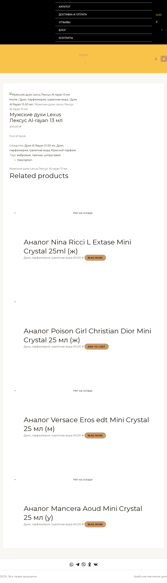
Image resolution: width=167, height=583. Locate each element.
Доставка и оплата (73, 14)
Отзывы (64, 22)
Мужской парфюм (63, 150)
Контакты (66, 37)
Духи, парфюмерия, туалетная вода (44, 99)
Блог (62, 30)
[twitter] (84, 564)
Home (13, 99)
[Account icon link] (155, 58)
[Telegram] (78, 564)
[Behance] (90, 564)
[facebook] (71, 564)
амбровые (24, 155)
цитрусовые (52, 155)
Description (24, 160)
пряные (37, 155)
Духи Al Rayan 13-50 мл (39, 145)
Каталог (64, 6)
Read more (95, 257)
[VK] (96, 564)
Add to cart (97, 346)
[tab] (87, 160)
